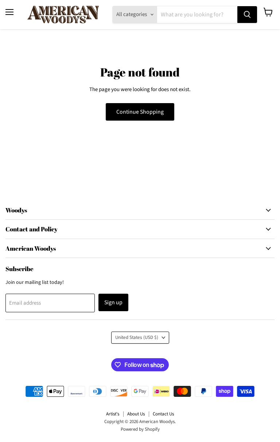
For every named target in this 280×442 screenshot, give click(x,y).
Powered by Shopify (140, 429)
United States (136, 337)
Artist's (112, 414)
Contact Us (163, 414)
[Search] (247, 14)
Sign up (113, 302)
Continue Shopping (140, 112)
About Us (136, 414)
